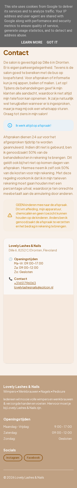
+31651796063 (25, 283)
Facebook (33, 457)
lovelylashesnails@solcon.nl (33, 287)
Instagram (12, 457)
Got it (52, 42)
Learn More (31, 42)
